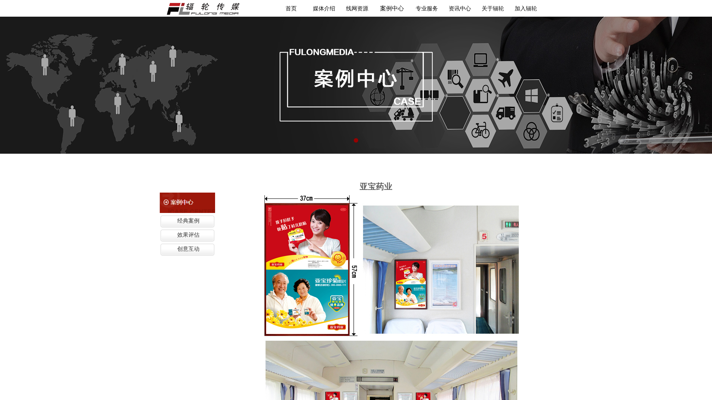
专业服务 (427, 8)
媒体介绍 (324, 8)
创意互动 (188, 249)
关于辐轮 (493, 8)
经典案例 (188, 221)
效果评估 (188, 235)
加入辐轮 (526, 8)
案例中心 (392, 8)
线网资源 (357, 8)
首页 (291, 8)
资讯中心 (460, 8)
